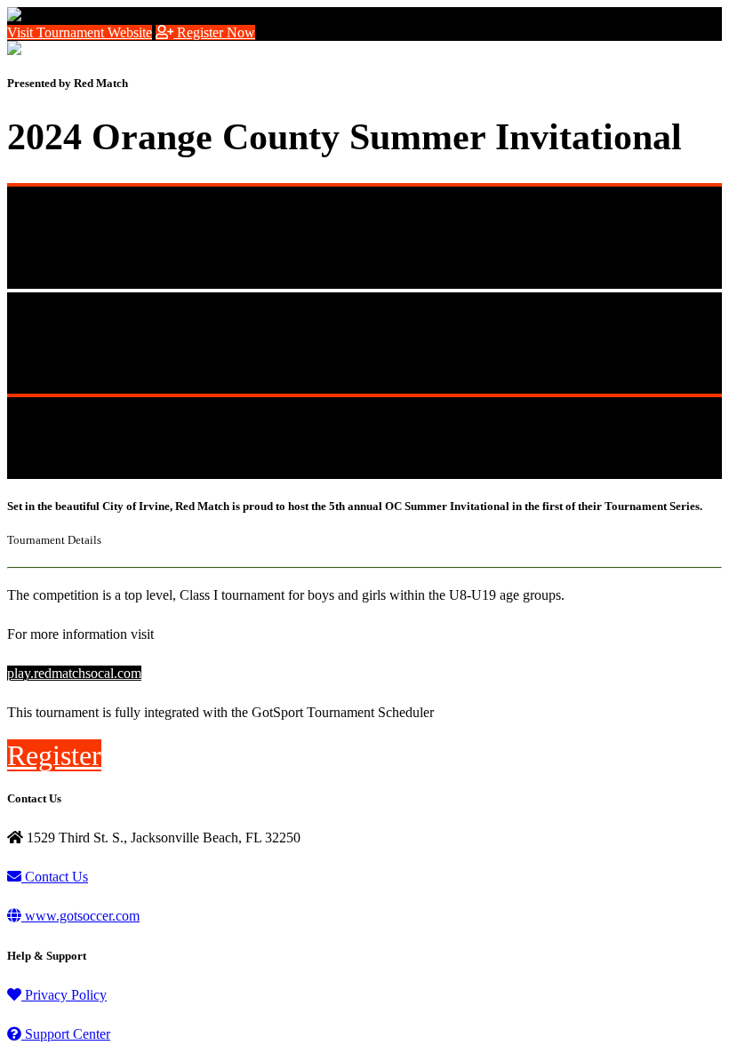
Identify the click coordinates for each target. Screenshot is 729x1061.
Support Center (65, 1033)
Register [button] (54, 755)
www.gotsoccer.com (80, 915)
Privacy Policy (64, 994)
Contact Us (54, 876)
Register (214, 32)
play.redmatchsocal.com (74, 673)
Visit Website (79, 32)
